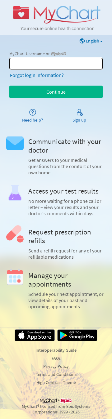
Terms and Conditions (56, 374)
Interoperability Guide (56, 350)
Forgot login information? (37, 75)
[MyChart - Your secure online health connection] (56, 17)
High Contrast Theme (56, 382)
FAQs (56, 358)
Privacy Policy (56, 366)
